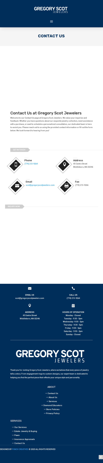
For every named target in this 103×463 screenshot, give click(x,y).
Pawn (17, 435)
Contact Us (53, 393)
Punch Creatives (20, 449)
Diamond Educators (52, 405)
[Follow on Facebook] (101, 457)
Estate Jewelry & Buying (25, 431)
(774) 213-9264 (31, 164)
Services (53, 401)
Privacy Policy (52, 413)
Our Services (20, 427)
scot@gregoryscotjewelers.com (40, 185)
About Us (53, 397)
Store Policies (52, 409)
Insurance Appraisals (24, 439)
